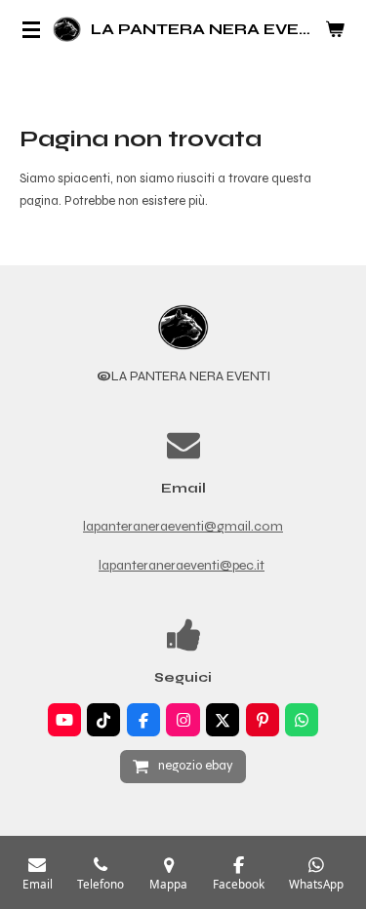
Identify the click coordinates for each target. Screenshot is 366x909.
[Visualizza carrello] (334, 29)
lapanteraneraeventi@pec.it (181, 565)
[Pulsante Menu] (31, 29)
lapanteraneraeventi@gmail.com (183, 526)
